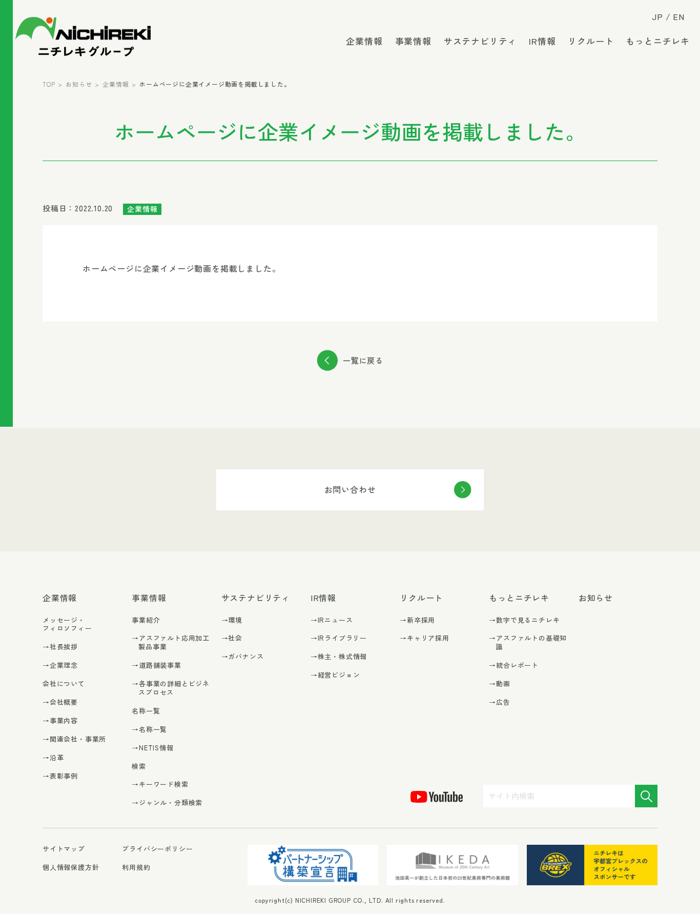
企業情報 (364, 40)
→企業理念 (60, 665)
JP (657, 16)
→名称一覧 (149, 729)
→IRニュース (332, 620)
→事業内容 (60, 721)
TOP (49, 84)
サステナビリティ (480, 40)
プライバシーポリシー (157, 848)
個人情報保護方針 (71, 867)
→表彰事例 (60, 776)
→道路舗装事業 (156, 665)
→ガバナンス (242, 656)
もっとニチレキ (658, 40)
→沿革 (53, 757)
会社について (64, 683)
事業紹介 (146, 620)
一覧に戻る (363, 360)
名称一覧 (146, 711)
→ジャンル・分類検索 (167, 803)
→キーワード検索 (160, 784)
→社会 (231, 638)
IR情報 (542, 40)
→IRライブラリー (339, 638)
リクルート (590, 40)
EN (679, 16)
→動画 (499, 684)
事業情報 (413, 40)
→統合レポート (514, 665)
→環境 (231, 620)
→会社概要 (60, 702)
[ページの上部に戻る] (677, 901)
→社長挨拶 (60, 647)
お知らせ (79, 84)
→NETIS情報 (152, 748)
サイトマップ (64, 849)
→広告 (499, 702)
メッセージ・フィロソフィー (67, 624)
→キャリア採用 (424, 638)
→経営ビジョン (335, 675)
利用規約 (136, 867)
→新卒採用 (417, 620)
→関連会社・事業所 (74, 739)
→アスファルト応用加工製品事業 (171, 642)
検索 (139, 766)
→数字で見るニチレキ (524, 620)
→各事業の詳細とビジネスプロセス (171, 688)
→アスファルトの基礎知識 (528, 642)
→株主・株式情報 (339, 656)
